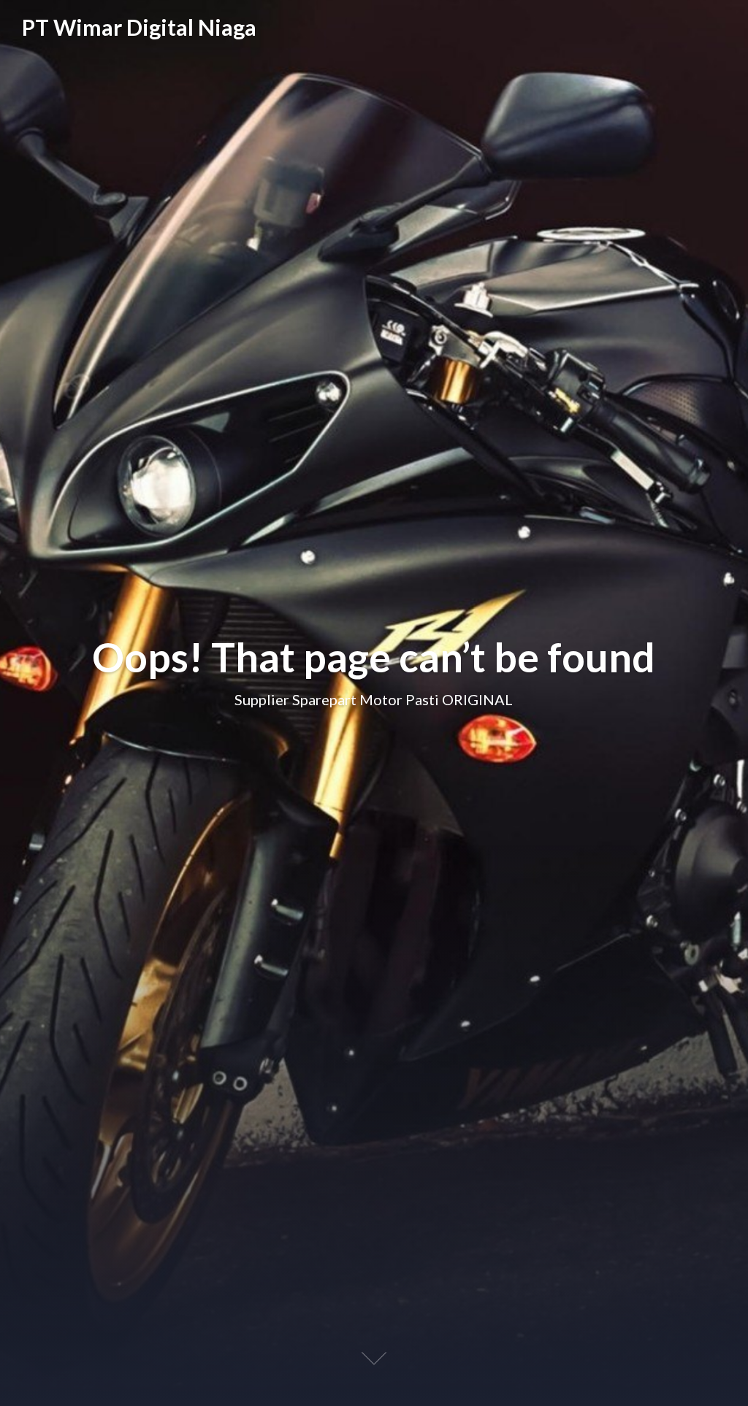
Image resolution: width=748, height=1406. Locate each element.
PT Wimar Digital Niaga (139, 27)
